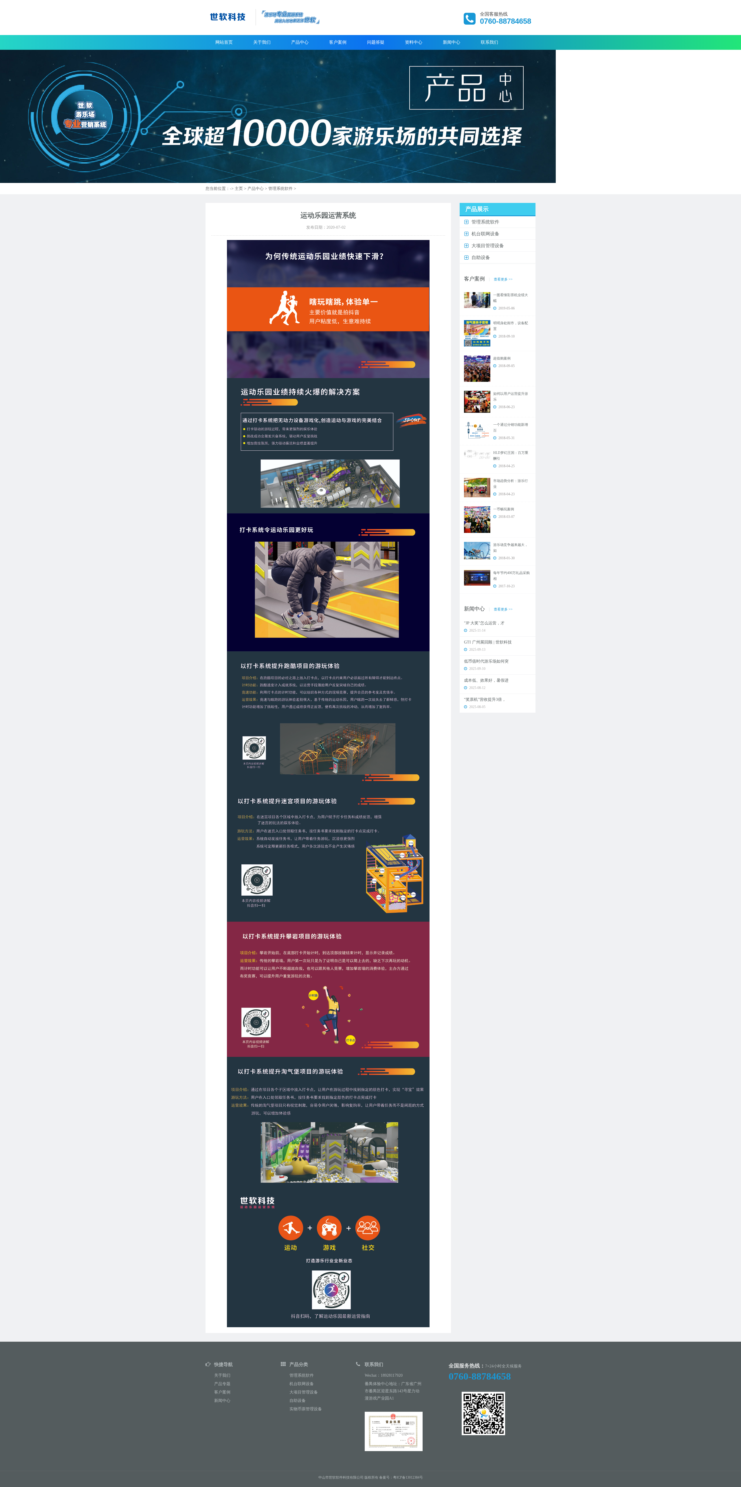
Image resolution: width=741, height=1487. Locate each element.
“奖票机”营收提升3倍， (485, 699)
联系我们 (489, 42)
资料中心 (413, 42)
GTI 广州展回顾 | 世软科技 (488, 642)
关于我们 (262, 42)
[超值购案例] (477, 368)
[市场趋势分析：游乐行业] (477, 487)
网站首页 (224, 42)
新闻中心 (451, 42)
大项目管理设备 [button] (488, 245)
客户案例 (337, 42)
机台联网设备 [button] (485, 233)
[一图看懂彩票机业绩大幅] (477, 300)
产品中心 (300, 42)
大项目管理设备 (303, 1392)
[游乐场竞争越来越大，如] (477, 550)
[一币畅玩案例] (477, 519)
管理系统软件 (280, 188)
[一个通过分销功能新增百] (477, 430)
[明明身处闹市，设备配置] (477, 333)
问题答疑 (375, 42)
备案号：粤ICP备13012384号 (401, 1477)
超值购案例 (502, 358)
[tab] (497, 222)
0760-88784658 (480, 1376)
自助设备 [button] (481, 257)
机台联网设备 (301, 1384)
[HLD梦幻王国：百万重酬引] (477, 454)
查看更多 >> (503, 279)
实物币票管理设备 (305, 1409)
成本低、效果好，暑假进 (486, 680)
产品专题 (222, 1384)
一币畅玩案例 (503, 509)
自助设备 (297, 1400)
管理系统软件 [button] (485, 221)
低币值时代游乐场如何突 (486, 661)
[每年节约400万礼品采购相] (477, 577)
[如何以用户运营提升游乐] (477, 401)
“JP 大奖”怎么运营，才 (484, 623)
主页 (239, 188)
